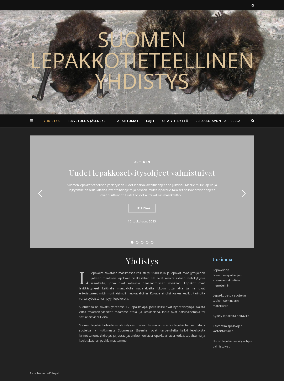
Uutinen (142, 162)
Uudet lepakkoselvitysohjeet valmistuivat (142, 172)
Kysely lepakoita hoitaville (231, 316)
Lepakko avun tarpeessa (218, 121)
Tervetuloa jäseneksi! (87, 121)
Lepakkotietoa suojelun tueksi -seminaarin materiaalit (229, 300)
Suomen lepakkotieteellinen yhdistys (142, 60)
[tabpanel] (142, 191)
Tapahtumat (127, 121)
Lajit (150, 121)
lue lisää (142, 208)
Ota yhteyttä (175, 121)
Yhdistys (51, 121)
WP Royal (53, 373)
